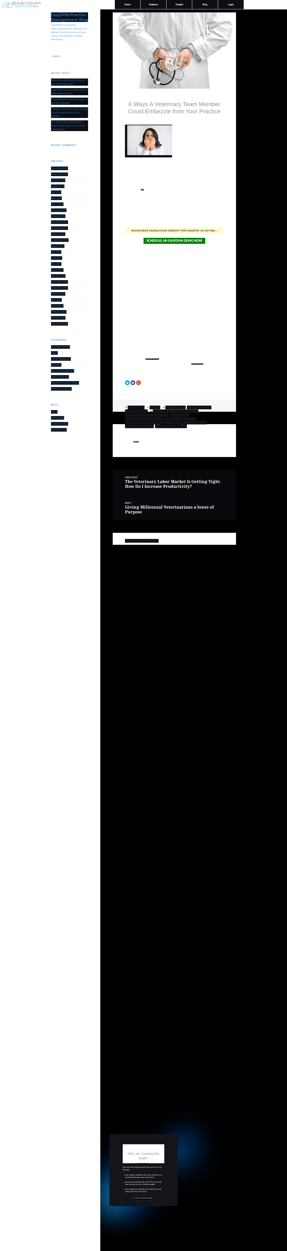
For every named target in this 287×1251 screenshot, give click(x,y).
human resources (179, 415)
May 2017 (56, 264)
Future (54, 353)
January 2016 (58, 317)
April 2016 (56, 300)
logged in (136, 442)
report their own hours (152, 359)
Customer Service (60, 347)
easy (142, 189)
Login (231, 4)
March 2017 (57, 270)
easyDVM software (197, 364)
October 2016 (58, 294)
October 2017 (58, 234)
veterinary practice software (171, 426)
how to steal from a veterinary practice (146, 415)
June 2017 (56, 258)
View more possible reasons (143, 1198)
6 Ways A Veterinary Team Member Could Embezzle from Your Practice (69, 112)
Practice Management (62, 371)
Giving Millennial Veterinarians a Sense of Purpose (68, 101)
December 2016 (59, 282)
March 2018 (57, 204)
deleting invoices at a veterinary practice (175, 411)
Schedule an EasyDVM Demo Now (174, 241)
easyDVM (155, 407)
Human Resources (61, 359)
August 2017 (57, 246)
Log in (54, 412)
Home (127, 4)
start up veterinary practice (180, 418)
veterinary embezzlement (139, 426)
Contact (179, 4)
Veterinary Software (61, 388)
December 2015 (59, 323)
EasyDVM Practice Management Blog (69, 17)
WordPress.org (59, 429)
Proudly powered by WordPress (142, 540)
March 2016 (57, 306)
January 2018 (58, 216)
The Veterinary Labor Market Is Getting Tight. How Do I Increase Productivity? (68, 126)
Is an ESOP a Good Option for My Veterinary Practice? (68, 92)
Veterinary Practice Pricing (65, 383)
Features (153, 4)
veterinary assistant (170, 422)
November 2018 (59, 174)
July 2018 (56, 192)
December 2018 (59, 168)
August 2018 (57, 186)
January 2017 (58, 276)
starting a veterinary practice (141, 422)
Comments (59, 423)
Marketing (56, 365)
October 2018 (58, 180)
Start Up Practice (60, 377)
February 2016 (59, 312)
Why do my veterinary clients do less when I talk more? (68, 82)
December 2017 (59, 222)
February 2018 (59, 210)
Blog (205, 4)
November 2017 (59, 228)
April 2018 (56, 198)
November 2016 (59, 288)
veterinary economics (195, 422)
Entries (57, 418)
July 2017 (56, 252)
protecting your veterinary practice (144, 418)
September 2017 (60, 240)
